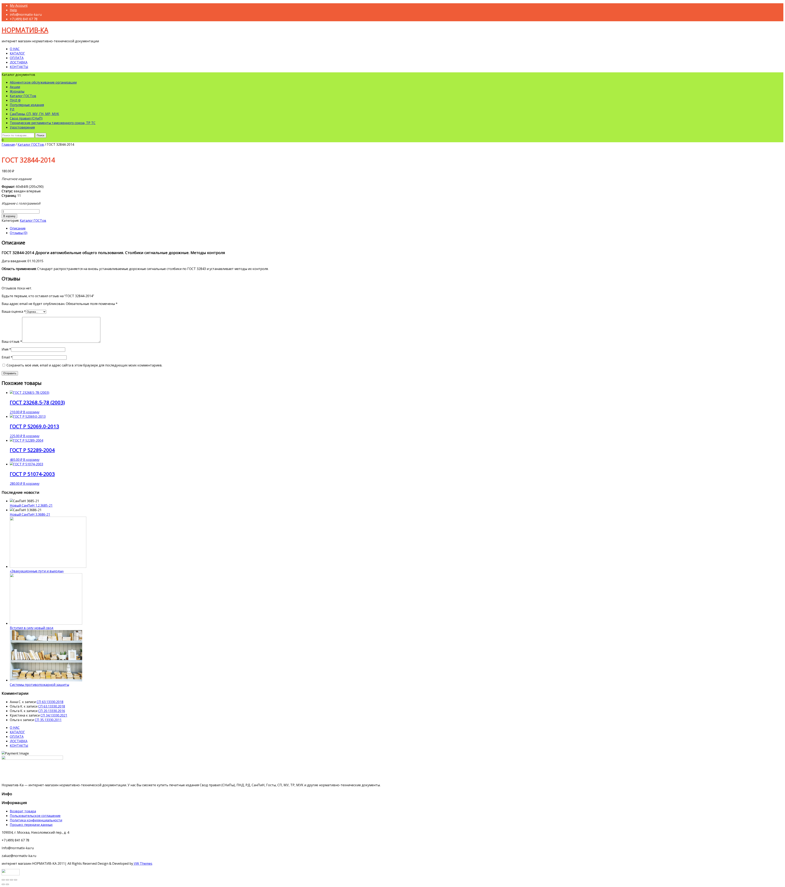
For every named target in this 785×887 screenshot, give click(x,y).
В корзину (9, 216)
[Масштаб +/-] (15, 879)
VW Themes (142, 863)
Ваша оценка (14, 311)
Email (7, 357)
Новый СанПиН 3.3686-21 (30, 514)
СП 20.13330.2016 (51, 711)
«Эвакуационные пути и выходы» (37, 571)
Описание (18, 228)
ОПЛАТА (17, 58)
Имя (6, 349)
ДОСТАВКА (18, 62)
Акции (15, 87)
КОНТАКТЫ (19, 67)
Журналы (17, 91)
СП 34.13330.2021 (53, 715)
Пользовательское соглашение (35, 815)
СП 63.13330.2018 (50, 702)
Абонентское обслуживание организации (43, 82)
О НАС (15, 49)
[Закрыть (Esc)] (3, 879)
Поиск (41, 135)
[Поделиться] (7, 879)
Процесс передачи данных (31, 824)
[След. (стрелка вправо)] (7, 884)
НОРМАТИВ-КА (25, 30)
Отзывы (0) (18, 233)
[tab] (396, 228)
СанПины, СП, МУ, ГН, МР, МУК (34, 114)
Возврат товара (23, 811)
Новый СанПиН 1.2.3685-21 (31, 505)
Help (13, 10)
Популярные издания (27, 105)
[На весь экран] (11, 879)
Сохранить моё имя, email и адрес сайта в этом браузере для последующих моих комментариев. (84, 365)
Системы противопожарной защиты (39, 684)
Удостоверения (22, 127)
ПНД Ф (15, 100)
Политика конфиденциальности (36, 820)
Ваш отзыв (12, 341)
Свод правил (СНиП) (26, 118)
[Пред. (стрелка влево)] (3, 884)
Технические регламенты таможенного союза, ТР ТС (52, 123)
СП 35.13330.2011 (48, 720)
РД (12, 109)
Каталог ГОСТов (23, 96)
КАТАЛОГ (17, 53)
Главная (8, 144)
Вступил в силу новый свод (31, 628)
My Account (19, 5)
